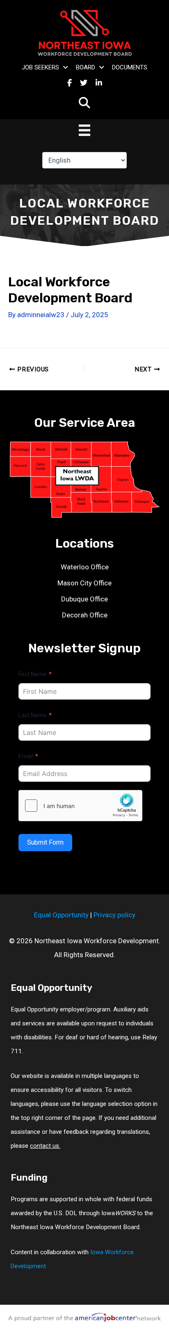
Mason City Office (84, 583)
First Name (32, 674)
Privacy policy (114, 915)
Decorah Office (84, 615)
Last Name (32, 715)
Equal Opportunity (61, 915)
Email (25, 756)
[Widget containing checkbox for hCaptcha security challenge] (80, 805)
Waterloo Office (85, 567)
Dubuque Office (84, 599)
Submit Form (45, 842)
